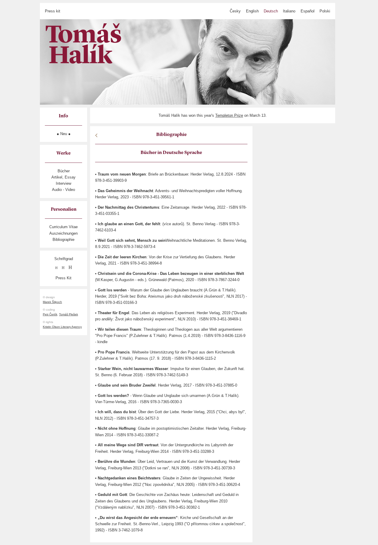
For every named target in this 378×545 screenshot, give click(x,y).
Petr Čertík (50, 314)
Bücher (64, 171)
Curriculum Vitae (63, 227)
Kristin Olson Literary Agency (62, 326)
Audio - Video (63, 189)
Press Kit (63, 278)
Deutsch (271, 11)
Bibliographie (63, 239)
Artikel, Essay (63, 177)
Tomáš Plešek (68, 314)
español (308, 11)
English (252, 11)
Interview (63, 183)
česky (235, 11)
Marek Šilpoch (52, 302)
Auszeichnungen (63, 233)
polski (325, 11)
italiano (289, 11)
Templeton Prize (229, 115)
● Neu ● (64, 134)
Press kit (52, 11)
